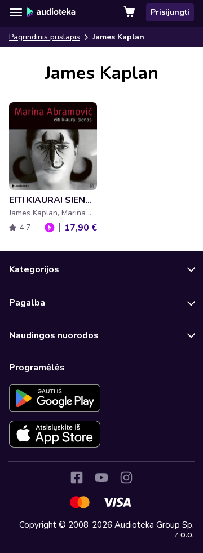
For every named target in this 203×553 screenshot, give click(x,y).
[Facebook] (76, 477)
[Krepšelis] (130, 12)
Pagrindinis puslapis (44, 37)
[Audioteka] (51, 12)
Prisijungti (170, 12)
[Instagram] (126, 477)
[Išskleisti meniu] (16, 12)
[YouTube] (101, 477)
